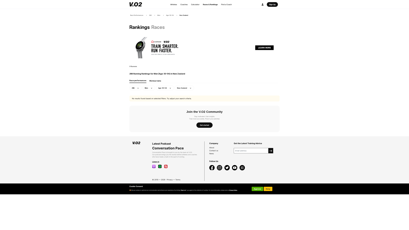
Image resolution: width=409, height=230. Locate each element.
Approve (257, 189)
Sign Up (272, 4)
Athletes (173, 4)
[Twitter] (227, 167)
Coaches (184, 4)
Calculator (195, 4)
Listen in (155, 162)
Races (158, 27)
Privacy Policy (233, 190)
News (211, 153)
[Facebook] (212, 167)
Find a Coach (226, 4)
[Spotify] (160, 166)
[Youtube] (235, 167)
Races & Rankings (210, 4)
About (211, 148)
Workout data (155, 81)
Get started (204, 125)
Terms (177, 180)
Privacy (170, 180)
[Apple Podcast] (154, 166)
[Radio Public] (166, 166)
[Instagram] (220, 167)
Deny (268, 189)
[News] (242, 167)
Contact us (213, 151)
